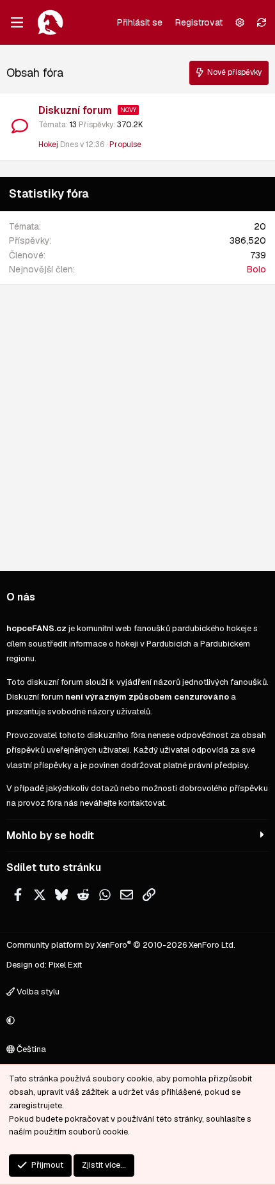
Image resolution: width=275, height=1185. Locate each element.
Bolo (256, 269)
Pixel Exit (65, 964)
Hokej (48, 144)
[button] (135, 1021)
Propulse (125, 144)
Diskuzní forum (75, 110)
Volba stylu (37, 991)
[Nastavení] (240, 22)
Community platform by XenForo (120, 944)
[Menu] (17, 22)
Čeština (30, 1049)
